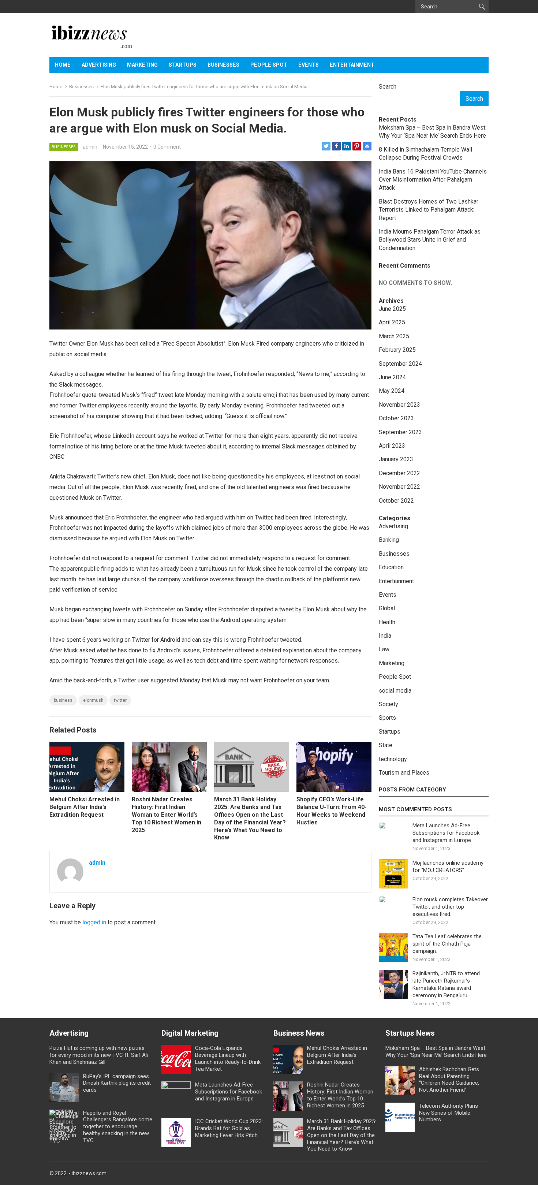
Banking (389, 539)
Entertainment (352, 65)
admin (90, 147)
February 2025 (397, 349)
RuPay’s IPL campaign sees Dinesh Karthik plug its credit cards (117, 1083)
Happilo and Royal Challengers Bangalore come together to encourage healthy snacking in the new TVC (117, 1127)
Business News (299, 1033)
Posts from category (412, 789)
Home (63, 65)
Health (387, 622)
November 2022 (399, 486)
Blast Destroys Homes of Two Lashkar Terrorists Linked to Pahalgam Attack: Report (428, 209)
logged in (94, 922)
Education (391, 567)
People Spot (268, 65)
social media (395, 690)
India (385, 635)
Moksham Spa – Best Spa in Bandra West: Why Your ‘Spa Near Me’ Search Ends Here (436, 1051)
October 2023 (396, 418)
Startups (183, 65)
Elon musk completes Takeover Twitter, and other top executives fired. (450, 906)
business (63, 700)
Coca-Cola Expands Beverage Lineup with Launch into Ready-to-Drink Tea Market (228, 1058)
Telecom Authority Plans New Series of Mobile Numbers (448, 1113)
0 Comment (167, 147)
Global (387, 608)
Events (308, 65)
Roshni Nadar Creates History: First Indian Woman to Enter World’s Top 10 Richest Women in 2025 (166, 814)
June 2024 (392, 377)
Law (384, 649)
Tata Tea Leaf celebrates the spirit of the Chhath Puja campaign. (447, 943)
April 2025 (392, 322)
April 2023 (392, 445)
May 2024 (391, 390)
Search (387, 86)
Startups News (410, 1033)
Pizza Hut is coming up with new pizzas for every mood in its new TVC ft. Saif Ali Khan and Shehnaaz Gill (98, 1055)
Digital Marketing (189, 1033)
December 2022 (399, 473)
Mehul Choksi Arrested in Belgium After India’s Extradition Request (84, 807)
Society (388, 704)
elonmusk (93, 700)
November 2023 (399, 404)
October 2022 (396, 500)
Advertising (99, 65)
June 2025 (392, 308)
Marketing (142, 65)
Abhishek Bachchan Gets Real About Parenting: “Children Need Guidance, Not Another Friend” (449, 1079)
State (385, 745)
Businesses (223, 65)
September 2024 (400, 363)
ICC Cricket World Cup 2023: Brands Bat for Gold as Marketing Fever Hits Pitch (229, 1128)
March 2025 (394, 336)
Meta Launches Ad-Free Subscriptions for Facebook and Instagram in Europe (445, 832)
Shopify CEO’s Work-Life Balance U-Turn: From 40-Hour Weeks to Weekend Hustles (331, 811)
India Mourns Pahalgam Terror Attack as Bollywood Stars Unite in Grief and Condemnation (430, 239)
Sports (387, 717)
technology (393, 759)
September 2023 (400, 432)
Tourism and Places (404, 772)
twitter (120, 700)
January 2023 (396, 459)
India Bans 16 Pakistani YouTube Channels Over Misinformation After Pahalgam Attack (433, 179)
